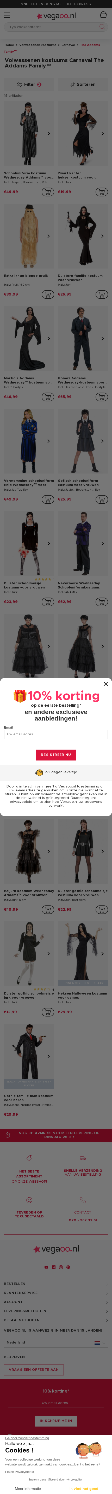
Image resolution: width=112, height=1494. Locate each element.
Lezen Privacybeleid (19, 1472)
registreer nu (56, 755)
